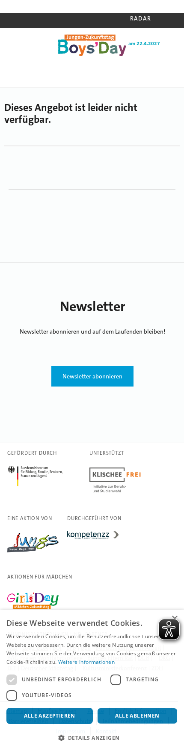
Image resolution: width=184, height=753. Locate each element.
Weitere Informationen (86, 662)
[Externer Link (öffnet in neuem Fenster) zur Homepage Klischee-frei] (115, 492)
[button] (92, 738)
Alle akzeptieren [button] (49, 715)
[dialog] (92, 681)
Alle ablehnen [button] (137, 715)
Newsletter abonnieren (92, 376)
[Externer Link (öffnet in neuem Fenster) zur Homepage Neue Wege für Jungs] (33, 552)
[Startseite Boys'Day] (92, 54)
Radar (140, 18)
